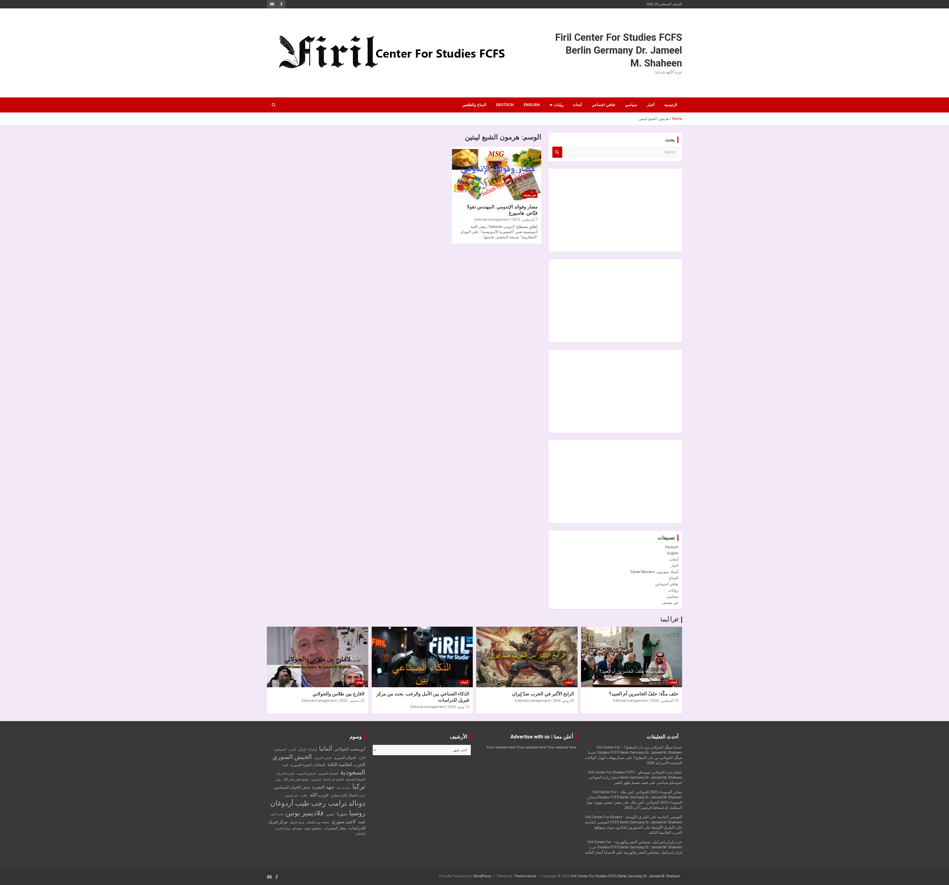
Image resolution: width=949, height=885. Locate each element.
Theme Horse (525, 876)
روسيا (357, 813)
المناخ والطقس (474, 105)
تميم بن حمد (343, 787)
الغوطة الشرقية (355, 779)
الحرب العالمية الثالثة (346, 764)
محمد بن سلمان (317, 822)
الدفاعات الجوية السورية (307, 765)
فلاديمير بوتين (304, 813)
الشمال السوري (328, 773)
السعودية (352, 772)
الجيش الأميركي (323, 758)
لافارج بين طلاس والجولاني (339, 694)
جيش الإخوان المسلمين (292, 787)
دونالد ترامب (346, 803)
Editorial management (491, 219)
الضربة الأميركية (285, 773)
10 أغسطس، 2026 (664, 701)
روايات (559, 105)
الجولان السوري (345, 758)
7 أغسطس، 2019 (525, 219)
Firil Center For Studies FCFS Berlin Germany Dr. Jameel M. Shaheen (618, 50)
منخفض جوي (313, 828)
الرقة (285, 765)
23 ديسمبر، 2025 (352, 701)
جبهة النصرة (323, 787)
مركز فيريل (297, 822)
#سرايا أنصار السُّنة (600, 852)
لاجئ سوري (343, 821)
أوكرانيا (312, 749)
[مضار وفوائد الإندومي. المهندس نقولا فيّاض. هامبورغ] (496, 173)
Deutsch (505, 105)
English (532, 105)
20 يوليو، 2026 (563, 701)
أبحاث (577, 105)
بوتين (278, 779)
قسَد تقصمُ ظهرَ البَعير (631, 782)
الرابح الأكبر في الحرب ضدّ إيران (543, 694)
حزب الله (319, 795)
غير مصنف (529, 195)
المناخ (673, 578)
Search (557, 152)
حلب (304, 795)
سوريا (342, 814)
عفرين (330, 814)
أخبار (650, 105)
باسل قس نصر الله (295, 779)
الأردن (292, 749)
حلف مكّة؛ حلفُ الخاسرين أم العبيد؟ (643, 694)
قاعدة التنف (276, 814)
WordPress (482, 876)
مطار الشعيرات (335, 828)
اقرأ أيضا (670, 620)
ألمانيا (325, 748)
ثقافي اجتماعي (603, 105)
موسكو (297, 828)
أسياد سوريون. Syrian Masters (654, 572)
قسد (361, 821)
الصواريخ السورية (306, 773)
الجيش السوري (292, 756)
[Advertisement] (641, 210)
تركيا (358, 786)
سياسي (631, 105)
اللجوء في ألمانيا (333, 779)
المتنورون (316, 779)
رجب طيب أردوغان (298, 803)
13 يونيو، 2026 (458, 707)
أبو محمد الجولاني (349, 749)
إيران (302, 749)
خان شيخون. (291, 795)
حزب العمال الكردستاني (348, 795)
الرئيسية (670, 105)
